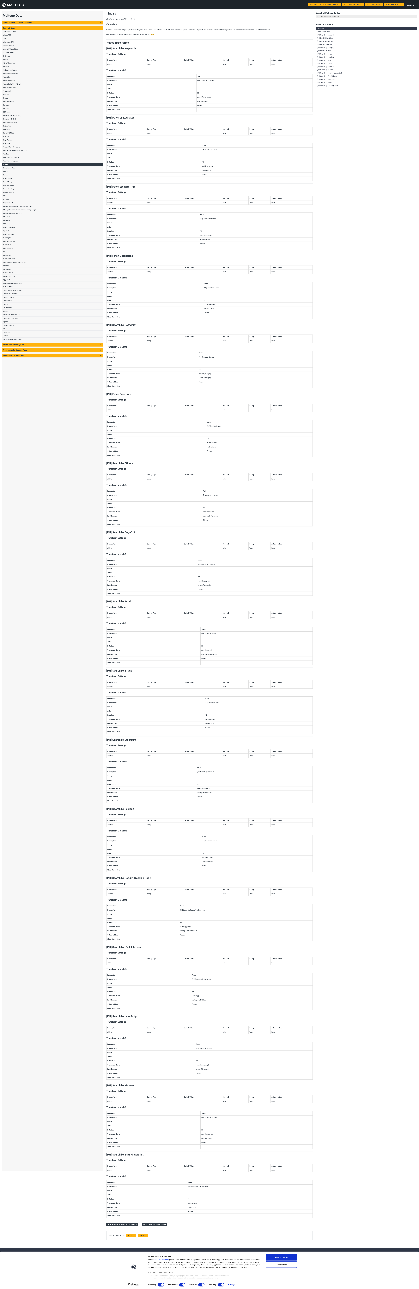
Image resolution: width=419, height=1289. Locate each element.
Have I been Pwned (9, 168)
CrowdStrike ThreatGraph (12, 84)
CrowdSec (6, 77)
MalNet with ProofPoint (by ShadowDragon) (18, 206)
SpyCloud (6, 280)
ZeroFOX (6, 336)
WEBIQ (5, 329)
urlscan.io (6, 311)
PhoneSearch (8, 248)
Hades (5, 164)
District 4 (6, 108)
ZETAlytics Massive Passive (12, 339)
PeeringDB (7, 238)
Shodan (6, 266)
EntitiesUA (7, 126)
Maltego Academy (352, 4)
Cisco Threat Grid (9, 63)
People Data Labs (9, 241)
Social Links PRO (9, 276)
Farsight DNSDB (8, 133)
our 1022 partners (162, 1259)
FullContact (7, 143)
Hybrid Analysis (8, 182)
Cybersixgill (7, 91)
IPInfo (5, 196)
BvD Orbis (6, 56)
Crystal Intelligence (9, 87)
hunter (5, 175)
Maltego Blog (374, 4)
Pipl (4, 252)
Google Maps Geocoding (11, 147)
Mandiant (6, 217)
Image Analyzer (8, 185)
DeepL (5, 98)
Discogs (6, 105)
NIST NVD (6, 224)
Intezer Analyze (8, 192)
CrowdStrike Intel (9, 80)
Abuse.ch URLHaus (9, 31)
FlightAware (7, 140)
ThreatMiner (7, 301)
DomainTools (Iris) (9, 119)
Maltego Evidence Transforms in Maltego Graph (19, 210)
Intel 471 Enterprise (10, 189)
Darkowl (6, 94)
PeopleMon (7, 245)
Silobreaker (7, 269)
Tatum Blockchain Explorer (12, 290)
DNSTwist (6, 112)
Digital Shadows (8, 101)
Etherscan (6, 129)
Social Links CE (8, 273)
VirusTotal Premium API (11, 315)
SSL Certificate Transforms (12, 283)
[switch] (182, 1284)
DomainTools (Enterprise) (12, 115)
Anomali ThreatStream (11, 49)
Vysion (5, 322)
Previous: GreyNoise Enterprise (123, 1224)
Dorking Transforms (10, 122)
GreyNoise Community (11, 157)
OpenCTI (6, 231)
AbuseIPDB (7, 35)
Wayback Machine (9, 325)
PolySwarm (7, 255)
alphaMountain (8, 45)
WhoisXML (7, 332)
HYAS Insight (7, 178)
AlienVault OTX (8, 42)
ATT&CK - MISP (8, 52)
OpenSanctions (8, 234)
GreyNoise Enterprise (10, 161)
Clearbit (6, 66)
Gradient (6, 154)
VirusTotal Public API (10, 318)
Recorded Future (9, 259)
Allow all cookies (281, 1257)
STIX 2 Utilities (8, 287)
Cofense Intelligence (10, 70)
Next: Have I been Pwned (153, 1224)
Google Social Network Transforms (15, 150)
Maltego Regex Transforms (12, 213)
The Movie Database (10, 294)
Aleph (5, 38)
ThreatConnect (8, 297)
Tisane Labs (7, 308)
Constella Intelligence (10, 73)
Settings (231, 1285)
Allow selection (281, 1264)
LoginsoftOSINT (8, 203)
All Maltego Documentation (324, 4)
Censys (5, 59)
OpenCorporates (9, 227)
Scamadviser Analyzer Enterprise (14, 262)
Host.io (5, 171)
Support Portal (394, 4)
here (152, 34)
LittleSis (6, 199)
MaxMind (6, 220)
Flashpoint (6, 136)
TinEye (5, 304)
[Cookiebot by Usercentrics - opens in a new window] (133, 1284)
